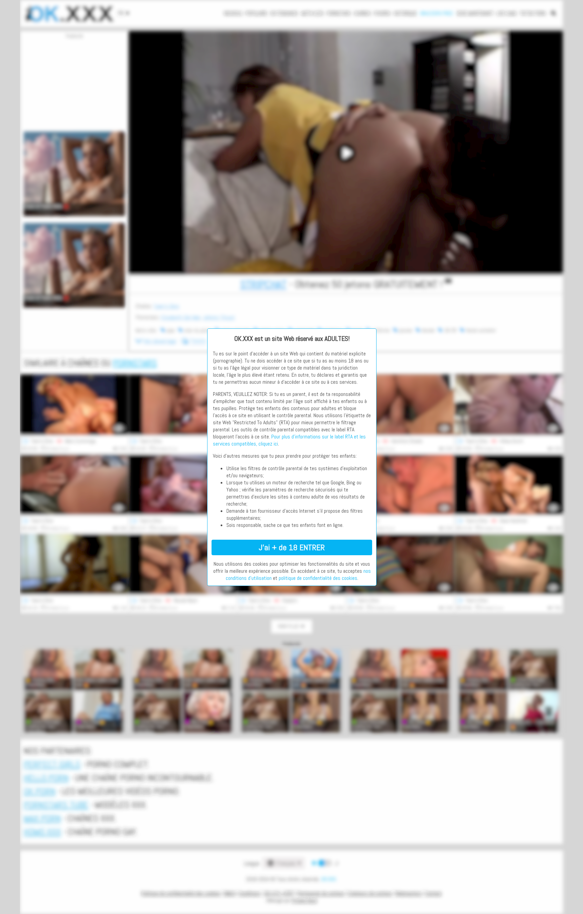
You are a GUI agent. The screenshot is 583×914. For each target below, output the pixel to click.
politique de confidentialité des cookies (318, 578)
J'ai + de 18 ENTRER (292, 547)
